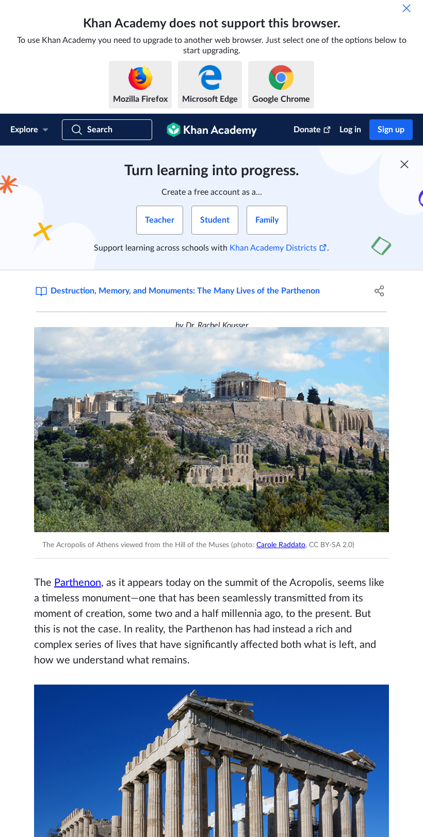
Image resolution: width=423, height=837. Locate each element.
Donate (307, 130)
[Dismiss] (406, 8)
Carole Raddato (280, 545)
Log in (350, 130)
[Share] (379, 291)
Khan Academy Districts (273, 248)
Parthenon (77, 583)
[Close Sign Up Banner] (404, 164)
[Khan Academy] (212, 129)
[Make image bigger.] (211, 429)
